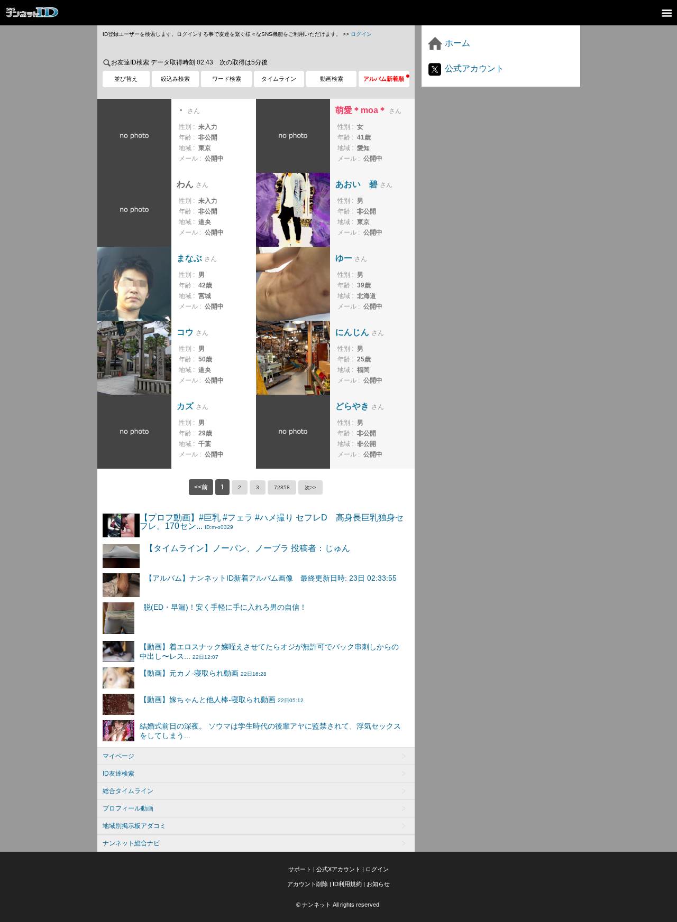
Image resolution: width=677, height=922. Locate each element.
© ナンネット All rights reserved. (338, 904)
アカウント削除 (307, 884)
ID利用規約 (347, 884)
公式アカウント (473, 68)
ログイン (361, 34)
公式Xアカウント (338, 869)
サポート (300, 869)
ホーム (456, 43)
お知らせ (378, 884)
